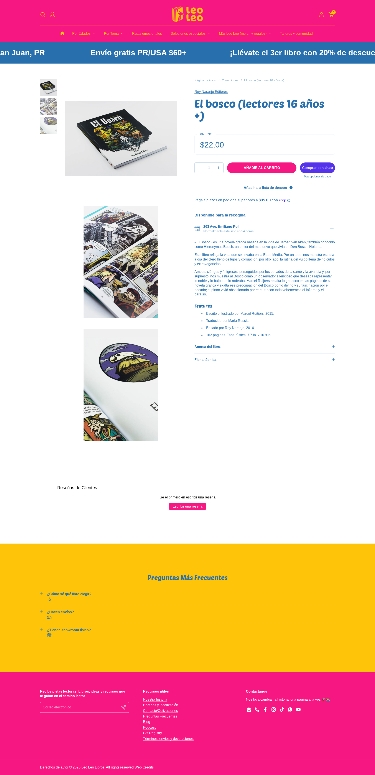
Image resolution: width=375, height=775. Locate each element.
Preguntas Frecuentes (160, 716)
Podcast (149, 727)
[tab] (332, 229)
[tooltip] (291, 187)
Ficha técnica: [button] (205, 360)
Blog (146, 722)
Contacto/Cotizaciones (160, 711)
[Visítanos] (52, 14)
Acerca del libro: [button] (207, 347)
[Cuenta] (321, 14)
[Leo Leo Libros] (187, 14)
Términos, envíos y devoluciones (168, 739)
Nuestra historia (155, 699)
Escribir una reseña (187, 506)
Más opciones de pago (317, 176)
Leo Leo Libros (92, 767)
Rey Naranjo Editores (211, 91)
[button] (42, 14)
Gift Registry (152, 733)
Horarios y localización (160, 705)
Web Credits (144, 767)
